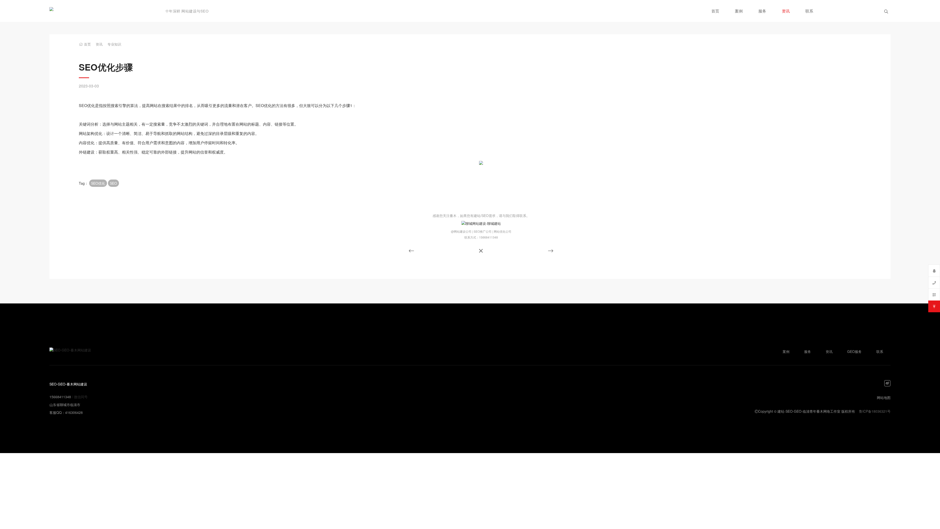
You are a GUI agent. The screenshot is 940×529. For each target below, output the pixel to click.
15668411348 (60, 396)
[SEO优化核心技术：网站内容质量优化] (550, 250)
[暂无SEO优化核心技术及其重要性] (411, 251)
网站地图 (884, 397)
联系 (809, 11)
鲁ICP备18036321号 (875, 411)
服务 (762, 11)
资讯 (786, 11)
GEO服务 (854, 351)
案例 (739, 11)
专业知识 (114, 44)
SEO (113, 183)
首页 (715, 11)
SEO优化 (98, 183)
